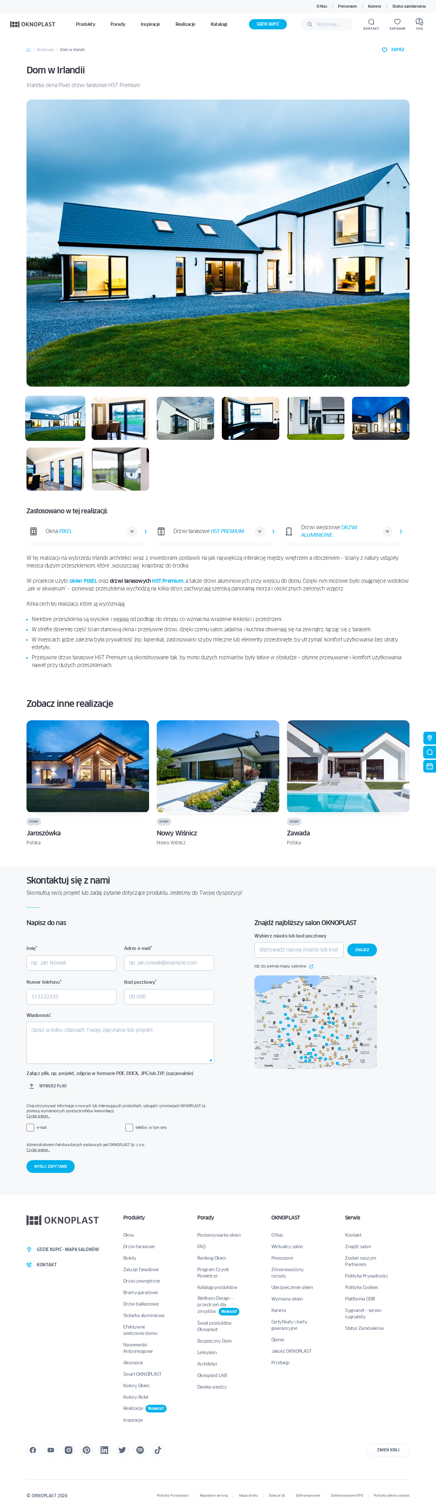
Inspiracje (133, 1420)
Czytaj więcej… (38, 1116)
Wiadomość (38, 1015)
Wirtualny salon (287, 1246)
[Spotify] (140, 1450)
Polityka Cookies (361, 1287)
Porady (205, 1217)
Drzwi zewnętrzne (141, 1281)
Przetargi (280, 1363)
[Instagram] (68, 1450)
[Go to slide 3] (185, 418)
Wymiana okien (287, 1299)
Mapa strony (248, 1495)
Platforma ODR (360, 1299)
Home (28, 50)
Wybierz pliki (52, 1086)
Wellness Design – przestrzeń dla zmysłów (217, 1304)
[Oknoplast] (33, 24)
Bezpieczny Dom (214, 1341)
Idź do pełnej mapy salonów (280, 966)
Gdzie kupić (268, 24)
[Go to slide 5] (315, 418)
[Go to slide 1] (55, 418)
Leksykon (207, 1352)
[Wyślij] (310, 24)
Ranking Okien (211, 1258)
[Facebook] (32, 1450)
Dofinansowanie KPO (347, 1495)
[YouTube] (50, 1450)
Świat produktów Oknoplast (214, 1326)
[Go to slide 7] (55, 469)
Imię (31, 948)
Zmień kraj (388, 1450)
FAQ (201, 1246)
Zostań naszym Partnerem (360, 1261)
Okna (128, 1235)
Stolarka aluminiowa (143, 1315)
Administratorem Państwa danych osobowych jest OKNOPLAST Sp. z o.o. (119, 1147)
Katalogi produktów (217, 1287)
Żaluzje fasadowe (141, 1269)
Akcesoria (133, 1363)
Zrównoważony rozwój (287, 1273)
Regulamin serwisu (214, 1495)
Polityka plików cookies (392, 1495)
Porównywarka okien (219, 1235)
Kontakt (353, 1235)
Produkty (134, 1217)
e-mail (42, 1127)
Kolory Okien (136, 1386)
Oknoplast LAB (212, 1375)
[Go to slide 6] (381, 418)
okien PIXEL (83, 581)
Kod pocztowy (140, 982)
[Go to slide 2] (120, 418)
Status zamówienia (409, 6)
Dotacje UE (277, 1495)
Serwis (352, 1217)
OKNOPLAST (285, 1217)
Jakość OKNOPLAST (291, 1351)
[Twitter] (122, 1450)
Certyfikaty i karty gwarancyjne (289, 1325)
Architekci (207, 1364)
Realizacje (45, 49)
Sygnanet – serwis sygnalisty (363, 1314)
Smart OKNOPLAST (142, 1374)
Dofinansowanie (308, 1495)
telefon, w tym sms (151, 1127)
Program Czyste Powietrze (213, 1273)
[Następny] (391, 243)
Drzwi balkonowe (141, 1304)
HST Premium (167, 581)
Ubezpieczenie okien (292, 1287)
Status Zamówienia (364, 1328)
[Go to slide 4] (250, 418)
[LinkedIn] (104, 1450)
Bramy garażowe (140, 1292)
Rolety (129, 1258)
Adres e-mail (138, 948)
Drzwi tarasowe (139, 1246)
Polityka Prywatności (366, 1276)
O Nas (322, 6)
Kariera (374, 6)
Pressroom (347, 6)
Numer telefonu (44, 982)
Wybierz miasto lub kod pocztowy (290, 936)
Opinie (277, 1340)
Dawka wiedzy (212, 1387)
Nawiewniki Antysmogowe (138, 1348)
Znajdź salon (358, 1246)
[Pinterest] (86, 1450)
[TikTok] (158, 1450)
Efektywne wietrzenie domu (140, 1330)
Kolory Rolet (135, 1397)
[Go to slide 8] (120, 469)
